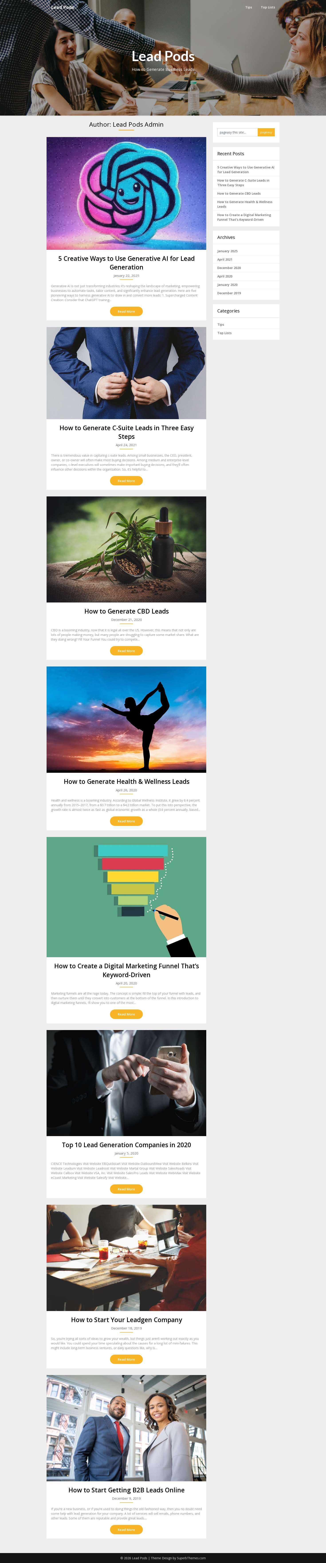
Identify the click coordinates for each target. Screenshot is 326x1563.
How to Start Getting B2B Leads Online (126, 1490)
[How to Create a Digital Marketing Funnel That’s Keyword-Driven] (126, 897)
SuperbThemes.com (191, 1558)
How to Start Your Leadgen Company (126, 1319)
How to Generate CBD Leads (126, 611)
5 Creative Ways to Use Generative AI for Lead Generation (126, 262)
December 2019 (229, 293)
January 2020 (227, 285)
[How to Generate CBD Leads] (126, 549)
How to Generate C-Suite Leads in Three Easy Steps (126, 432)
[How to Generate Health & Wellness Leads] (126, 719)
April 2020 (224, 276)
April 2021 (224, 259)
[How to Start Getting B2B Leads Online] (126, 1428)
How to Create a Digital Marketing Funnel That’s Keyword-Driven (126, 970)
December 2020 (229, 268)
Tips (248, 7)
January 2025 (227, 251)
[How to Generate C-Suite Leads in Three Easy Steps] (126, 373)
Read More (126, 311)
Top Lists (268, 7)
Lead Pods (62, 7)
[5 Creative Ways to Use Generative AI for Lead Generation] (126, 193)
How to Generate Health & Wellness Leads (126, 781)
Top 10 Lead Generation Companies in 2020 (126, 1145)
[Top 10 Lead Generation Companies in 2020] (126, 1083)
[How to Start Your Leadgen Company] (126, 1258)
